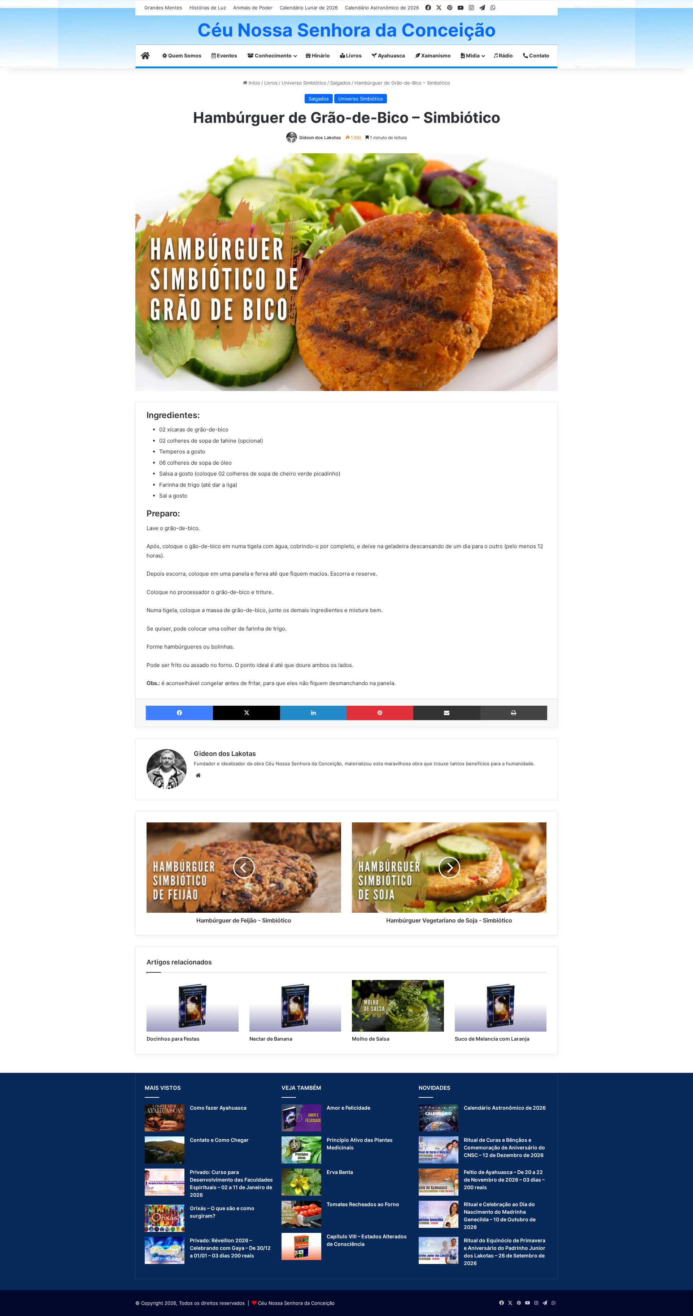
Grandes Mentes (163, 7)
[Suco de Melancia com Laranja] (501, 1006)
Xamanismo (435, 55)
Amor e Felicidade (348, 1108)
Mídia (472, 55)
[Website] (198, 775)
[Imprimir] (513, 713)
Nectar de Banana (270, 1039)
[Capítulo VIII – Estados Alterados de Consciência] (301, 1246)
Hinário (320, 55)
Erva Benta (340, 1172)
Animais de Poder (253, 7)
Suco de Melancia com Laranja (492, 1039)
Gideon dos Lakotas (320, 137)
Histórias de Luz (207, 7)
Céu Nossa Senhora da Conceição (296, 1303)
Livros (353, 55)
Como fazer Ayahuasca (218, 1108)
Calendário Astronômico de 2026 (382, 7)
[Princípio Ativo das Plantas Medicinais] (301, 1150)
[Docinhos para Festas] (193, 1006)
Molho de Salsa (370, 1039)
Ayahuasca (391, 55)
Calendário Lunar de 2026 (309, 7)
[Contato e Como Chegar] (164, 1150)
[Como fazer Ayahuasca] (164, 1117)
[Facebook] (179, 713)
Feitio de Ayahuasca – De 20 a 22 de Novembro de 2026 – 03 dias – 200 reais (504, 1179)
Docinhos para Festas (173, 1039)
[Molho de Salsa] (398, 1006)
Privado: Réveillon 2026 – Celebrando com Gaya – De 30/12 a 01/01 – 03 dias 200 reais (230, 1248)
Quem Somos (184, 55)
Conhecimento (273, 55)
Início (253, 83)
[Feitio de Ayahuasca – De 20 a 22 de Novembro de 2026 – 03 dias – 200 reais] (438, 1182)
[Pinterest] (379, 713)
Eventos (226, 55)
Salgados (340, 83)
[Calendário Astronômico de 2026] (438, 1117)
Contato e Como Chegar (219, 1140)
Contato (538, 55)
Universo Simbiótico (304, 83)
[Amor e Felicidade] (301, 1117)
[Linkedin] (313, 713)
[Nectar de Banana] (295, 1006)
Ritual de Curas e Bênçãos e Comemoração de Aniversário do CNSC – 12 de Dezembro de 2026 (504, 1147)
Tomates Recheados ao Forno (363, 1204)
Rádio (505, 55)
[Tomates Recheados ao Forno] (301, 1214)
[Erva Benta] (301, 1182)
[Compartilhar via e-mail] (446, 713)
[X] (246, 713)
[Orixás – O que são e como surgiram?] (164, 1218)
